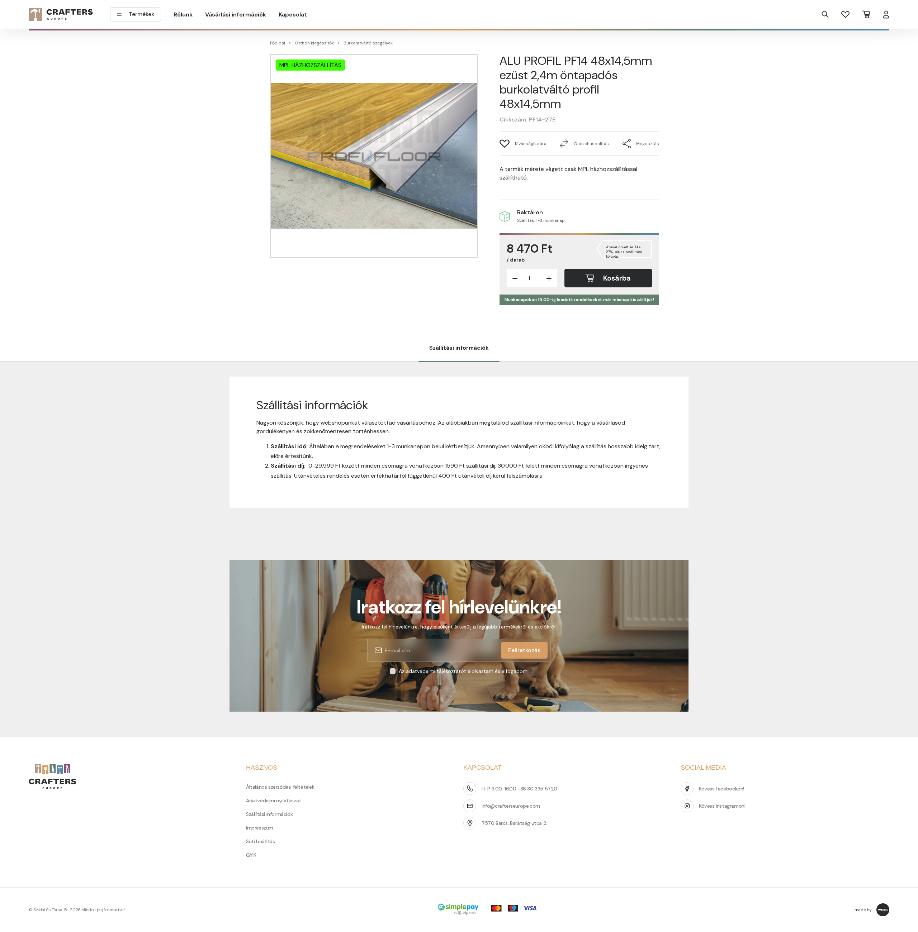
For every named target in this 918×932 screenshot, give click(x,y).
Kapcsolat (293, 14)
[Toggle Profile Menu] (886, 14)
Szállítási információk (459, 348)
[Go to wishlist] (845, 14)
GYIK (251, 855)
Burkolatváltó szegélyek (368, 43)
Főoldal (277, 43)
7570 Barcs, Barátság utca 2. (514, 823)
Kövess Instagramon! (722, 806)
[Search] (825, 14)
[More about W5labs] (882, 909)
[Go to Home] (61, 14)
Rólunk (183, 14)
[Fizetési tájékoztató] (489, 910)
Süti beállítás (260, 841)
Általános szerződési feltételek (280, 787)
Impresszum (259, 828)
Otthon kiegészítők (314, 43)
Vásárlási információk (235, 14)
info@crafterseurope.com (511, 806)
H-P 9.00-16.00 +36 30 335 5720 (519, 788)
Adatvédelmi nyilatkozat (273, 800)
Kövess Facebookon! (721, 788)
